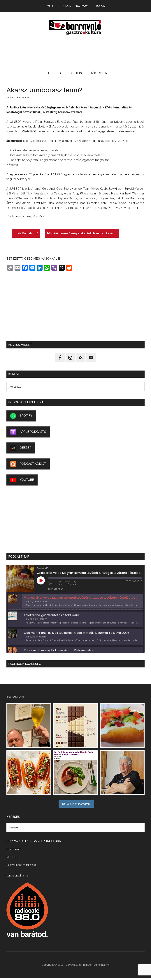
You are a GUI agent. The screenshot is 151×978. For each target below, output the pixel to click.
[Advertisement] (75, 51)
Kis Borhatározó (26, 233)
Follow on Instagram (78, 804)
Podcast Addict (33, 463)
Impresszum (13, 849)
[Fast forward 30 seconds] (77, 583)
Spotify (26, 415)
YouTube (27, 479)
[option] (75, 602)
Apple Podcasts (33, 431)
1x (68, 583)
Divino (18, 216)
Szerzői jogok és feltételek (21, 864)
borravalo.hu (75, 27)
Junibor (27, 216)
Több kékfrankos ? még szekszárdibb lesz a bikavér (82, 233)
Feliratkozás (55, 589)
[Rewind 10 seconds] (61, 583)
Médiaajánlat (13, 857)
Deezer (25, 447)
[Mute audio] (52, 583)
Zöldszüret (38, 216)
